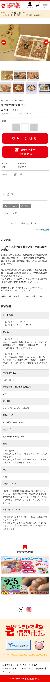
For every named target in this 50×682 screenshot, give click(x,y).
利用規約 (33, 665)
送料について (27, 668)
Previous (3, 42)
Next (46, 42)
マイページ (30, 8)
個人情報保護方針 (11, 668)
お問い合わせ (9, 672)
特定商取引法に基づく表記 (15, 665)
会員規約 (40, 668)
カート (38, 8)
